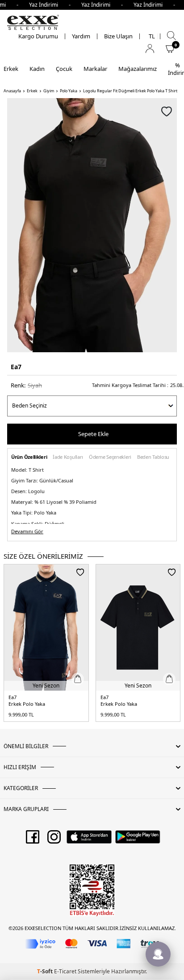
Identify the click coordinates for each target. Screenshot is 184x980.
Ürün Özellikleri (29, 457)
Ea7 (16, 366)
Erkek (11, 69)
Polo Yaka (68, 91)
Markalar (95, 69)
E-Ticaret (65, 971)
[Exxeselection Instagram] (54, 840)
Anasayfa (12, 91)
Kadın (37, 69)
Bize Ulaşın (118, 36)
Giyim (48, 91)
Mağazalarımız (137, 69)
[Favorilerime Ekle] (80, 572)
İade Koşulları (68, 457)
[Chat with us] (158, 954)
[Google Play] (137, 840)
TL (152, 36)
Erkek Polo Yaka (26, 704)
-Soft (45, 971)
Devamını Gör (27, 531)
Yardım (81, 36)
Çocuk (64, 69)
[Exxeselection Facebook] (33, 840)
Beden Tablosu (153, 457)
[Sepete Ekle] (77, 679)
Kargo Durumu (38, 36)
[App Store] (89, 840)
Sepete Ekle (93, 434)
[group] (92, 225)
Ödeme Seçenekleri (110, 457)
